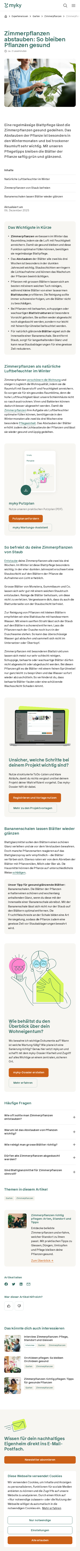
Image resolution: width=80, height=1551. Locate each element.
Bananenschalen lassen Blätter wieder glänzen (33, 196)
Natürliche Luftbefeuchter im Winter (27, 179)
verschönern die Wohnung (44, 380)
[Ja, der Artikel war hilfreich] (8, 1306)
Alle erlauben (40, 1540)
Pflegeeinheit (27, 423)
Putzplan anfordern (25, 518)
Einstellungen (40, 1530)
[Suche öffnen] (65, 5)
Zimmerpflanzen (53, 16)
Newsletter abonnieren (40, 1459)
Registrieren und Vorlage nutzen (35, 797)
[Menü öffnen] (73, 5)
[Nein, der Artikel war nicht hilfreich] (19, 1306)
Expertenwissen (20, 16)
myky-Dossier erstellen (28, 1072)
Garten (36, 16)
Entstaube (11, 561)
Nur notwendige (40, 1520)
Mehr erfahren (23, 1082)
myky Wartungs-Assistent (30, 527)
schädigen (18, 872)
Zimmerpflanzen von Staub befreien (27, 187)
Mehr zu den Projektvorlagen (32, 808)
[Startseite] (5, 16)
